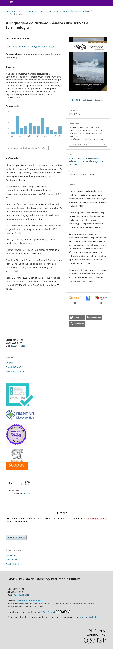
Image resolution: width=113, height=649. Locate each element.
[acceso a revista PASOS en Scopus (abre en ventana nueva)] (17, 469)
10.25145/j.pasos (19, 345)
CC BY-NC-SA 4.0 (47, 612)
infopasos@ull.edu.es (89, 617)
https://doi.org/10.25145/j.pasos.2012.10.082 (33, 46)
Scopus (27, 493)
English (9, 362)
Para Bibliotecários (14, 564)
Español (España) (14, 367)
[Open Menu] (6, 3)
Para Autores (11, 559)
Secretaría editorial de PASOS (31, 600)
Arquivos (18, 11)
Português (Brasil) (15, 371)
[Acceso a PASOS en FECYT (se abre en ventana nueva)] (20, 405)
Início (8, 11)
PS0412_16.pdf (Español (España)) (88, 100)
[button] (77, 317)
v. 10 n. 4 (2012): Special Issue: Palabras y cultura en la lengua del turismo (57, 11)
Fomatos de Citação (79, 144)
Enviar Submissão (16, 537)
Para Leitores (11, 555)
